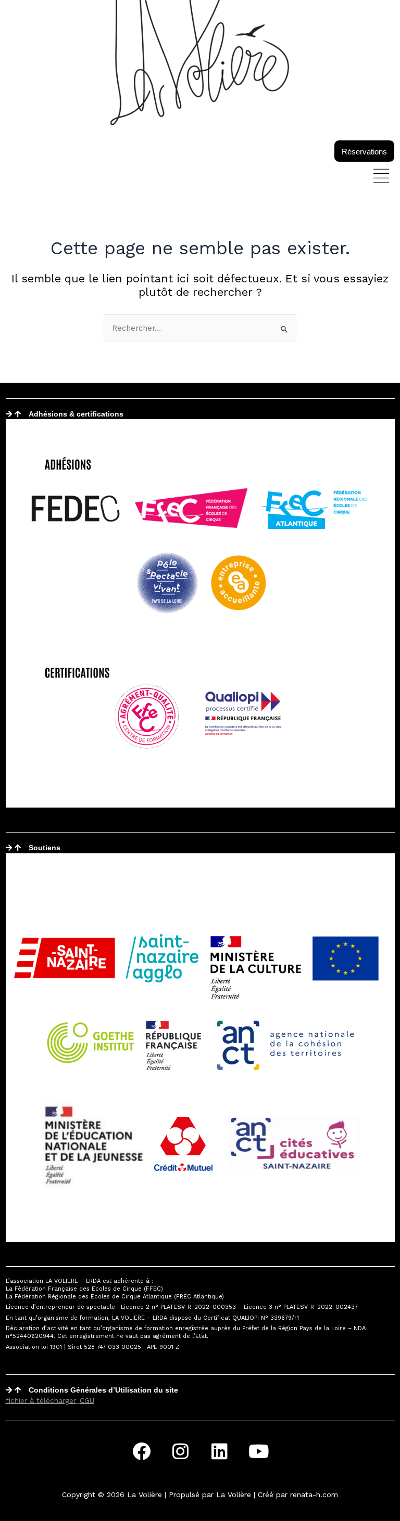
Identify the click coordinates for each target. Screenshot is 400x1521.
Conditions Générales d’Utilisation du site (103, 1390)
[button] (381, 176)
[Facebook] (141, 1451)
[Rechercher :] (200, 328)
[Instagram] (180, 1451)
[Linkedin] (220, 1451)
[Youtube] (259, 1451)
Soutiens (44, 847)
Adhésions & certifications (76, 414)
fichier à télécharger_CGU (50, 1400)
